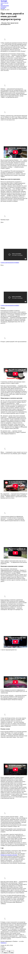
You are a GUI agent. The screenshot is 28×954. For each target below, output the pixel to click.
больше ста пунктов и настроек (9, 854)
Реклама (3, 8)
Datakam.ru (3, 942)
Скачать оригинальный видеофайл (10, 262)
